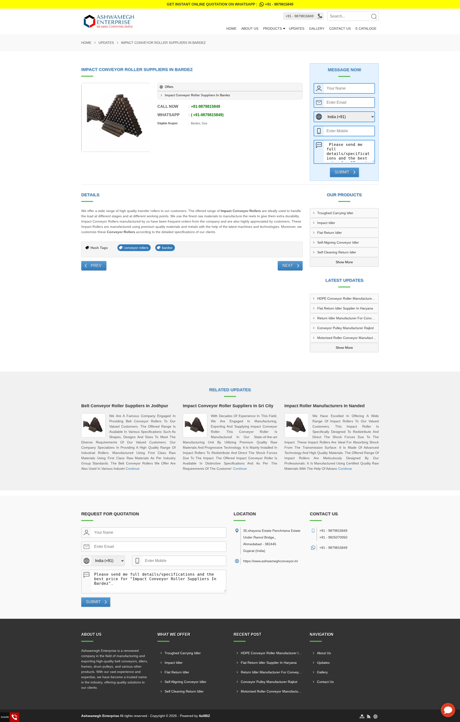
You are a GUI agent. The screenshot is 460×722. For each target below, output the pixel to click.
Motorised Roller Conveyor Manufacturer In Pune (348, 338)
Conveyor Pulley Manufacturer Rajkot (345, 328)
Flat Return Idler (329, 233)
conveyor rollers (136, 248)
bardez (167, 248)
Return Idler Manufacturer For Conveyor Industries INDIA (348, 318)
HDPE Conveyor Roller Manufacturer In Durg (348, 298)
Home (231, 28)
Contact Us (340, 28)
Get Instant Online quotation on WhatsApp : (230, 4)
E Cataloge (366, 28)
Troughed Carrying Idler (335, 213)
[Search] (374, 16)
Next (287, 266)
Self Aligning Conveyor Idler (338, 242)
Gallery (316, 28)
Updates (296, 28)
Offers (169, 87)
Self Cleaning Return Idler (336, 252)
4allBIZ (204, 716)
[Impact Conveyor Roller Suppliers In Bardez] (116, 117)
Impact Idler (326, 223)
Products (272, 28)
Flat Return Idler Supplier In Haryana (345, 308)
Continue (132, 468)
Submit (342, 172)
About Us (249, 28)
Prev (96, 266)
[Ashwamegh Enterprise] (152, 21)
